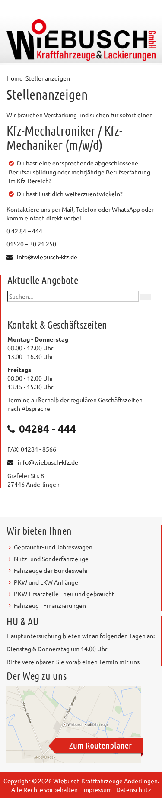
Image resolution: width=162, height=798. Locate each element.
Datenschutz (133, 789)
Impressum (97, 789)
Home (14, 78)
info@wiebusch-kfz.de (47, 257)
